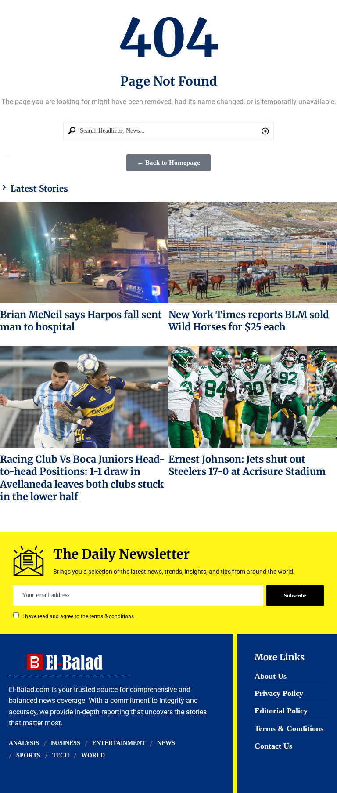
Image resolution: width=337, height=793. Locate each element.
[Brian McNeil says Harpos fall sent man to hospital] (84, 252)
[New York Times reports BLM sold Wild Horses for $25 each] (252, 252)
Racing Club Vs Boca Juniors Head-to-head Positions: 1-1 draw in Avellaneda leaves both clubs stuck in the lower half (82, 478)
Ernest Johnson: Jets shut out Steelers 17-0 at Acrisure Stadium (247, 465)
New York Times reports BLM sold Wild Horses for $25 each (248, 320)
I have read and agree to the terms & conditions (78, 616)
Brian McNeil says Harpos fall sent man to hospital (81, 320)
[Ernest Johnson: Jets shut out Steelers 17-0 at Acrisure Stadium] (252, 396)
